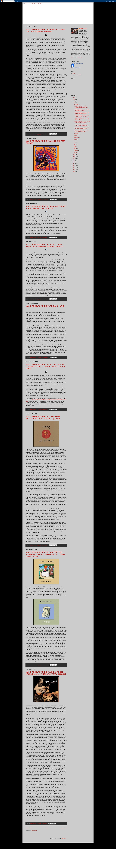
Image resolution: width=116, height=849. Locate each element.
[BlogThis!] (52, 134)
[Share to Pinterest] (56, 134)
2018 (74, 156)
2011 (74, 169)
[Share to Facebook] (55, 134)
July (75, 141)
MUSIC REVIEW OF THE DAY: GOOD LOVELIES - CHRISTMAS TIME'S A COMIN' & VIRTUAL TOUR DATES (45, 367)
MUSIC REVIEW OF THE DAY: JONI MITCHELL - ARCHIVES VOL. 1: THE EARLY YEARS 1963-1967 (46, 673)
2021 (74, 101)
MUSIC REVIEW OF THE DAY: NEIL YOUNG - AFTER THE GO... (81, 116)
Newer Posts (28, 828)
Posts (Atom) (34, 830)
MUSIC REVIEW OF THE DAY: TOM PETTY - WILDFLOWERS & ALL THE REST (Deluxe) (43, 418)
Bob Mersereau (83, 28)
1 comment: (44, 823)
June (75, 142)
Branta (74, 73)
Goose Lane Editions (77, 75)
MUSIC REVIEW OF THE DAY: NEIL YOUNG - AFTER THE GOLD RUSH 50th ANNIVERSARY (44, 245)
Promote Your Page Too (75, 67)
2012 (74, 167)
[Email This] (50, 134)
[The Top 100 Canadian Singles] (72, 66)
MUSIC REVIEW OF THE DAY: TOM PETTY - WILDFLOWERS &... (81, 125)
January (76, 152)
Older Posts (63, 828)
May (75, 144)
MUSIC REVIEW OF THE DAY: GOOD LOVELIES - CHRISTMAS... (82, 122)
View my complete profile (76, 57)
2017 (74, 158)
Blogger (63, 838)
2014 (74, 163)
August (75, 139)
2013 (74, 165)
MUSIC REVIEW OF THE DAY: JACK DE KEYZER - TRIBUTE (81, 110)
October (76, 135)
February (76, 150)
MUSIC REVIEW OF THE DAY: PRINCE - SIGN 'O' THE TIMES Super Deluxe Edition (45, 31)
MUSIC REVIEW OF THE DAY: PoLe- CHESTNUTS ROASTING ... (82, 113)
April (75, 146)
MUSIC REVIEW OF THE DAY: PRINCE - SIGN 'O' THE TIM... (81, 107)
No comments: (45, 134)
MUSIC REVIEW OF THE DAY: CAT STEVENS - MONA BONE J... (81, 128)
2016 (74, 160)
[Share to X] (53, 134)
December (76, 104)
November (76, 133)
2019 (74, 154)
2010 (74, 171)
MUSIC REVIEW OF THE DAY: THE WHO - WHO (45, 306)
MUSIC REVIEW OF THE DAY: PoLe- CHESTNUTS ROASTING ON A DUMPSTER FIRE (46, 207)
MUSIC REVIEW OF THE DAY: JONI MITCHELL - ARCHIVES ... (81, 131)
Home (46, 828)
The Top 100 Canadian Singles (77, 63)
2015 (74, 162)
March (75, 148)
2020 (74, 102)
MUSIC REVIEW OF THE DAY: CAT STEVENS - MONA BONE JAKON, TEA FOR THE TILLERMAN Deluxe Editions (45, 554)
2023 (74, 97)
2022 (74, 99)
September (76, 137)
